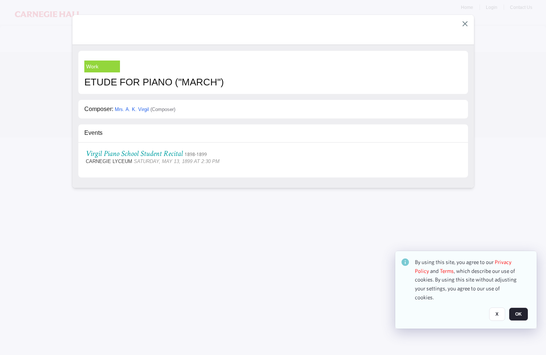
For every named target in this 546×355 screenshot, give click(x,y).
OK (518, 314)
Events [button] (93, 133)
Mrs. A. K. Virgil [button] (132, 109)
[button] (465, 23)
